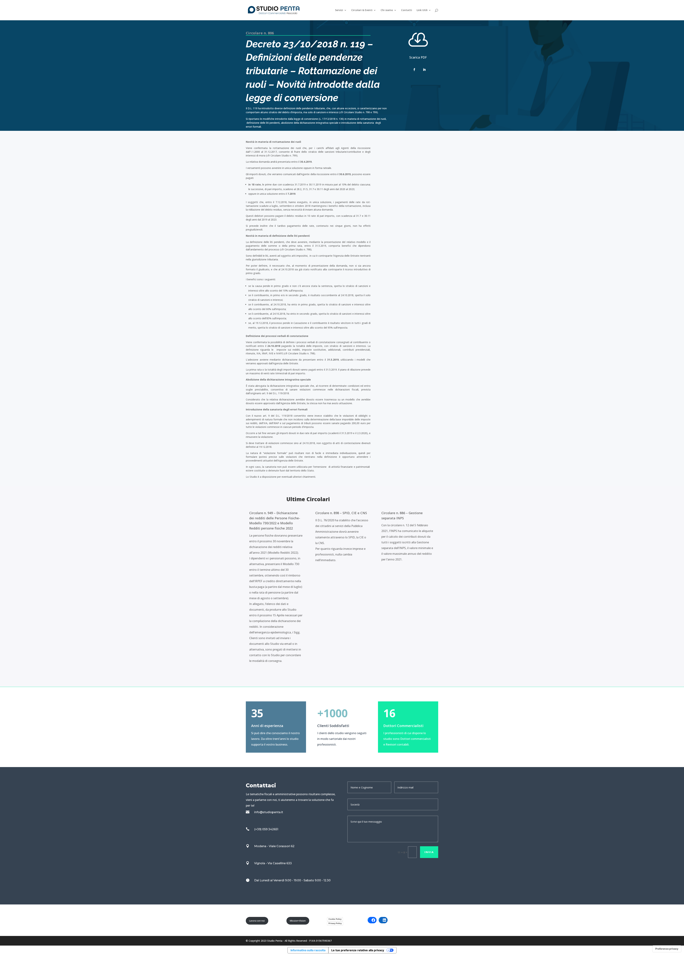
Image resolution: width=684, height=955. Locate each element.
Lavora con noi (257, 920)
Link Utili (422, 10)
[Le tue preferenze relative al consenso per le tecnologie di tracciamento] (666, 948)
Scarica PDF (418, 57)
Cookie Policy (334, 919)
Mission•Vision (298, 920)
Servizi (339, 10)
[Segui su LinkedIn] (424, 69)
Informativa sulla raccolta (308, 950)
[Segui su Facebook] (414, 69)
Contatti (406, 10)
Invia (429, 852)
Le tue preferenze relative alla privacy (357, 950)
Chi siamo (387, 10)
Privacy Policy (335, 923)
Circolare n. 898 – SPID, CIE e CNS (341, 513)
